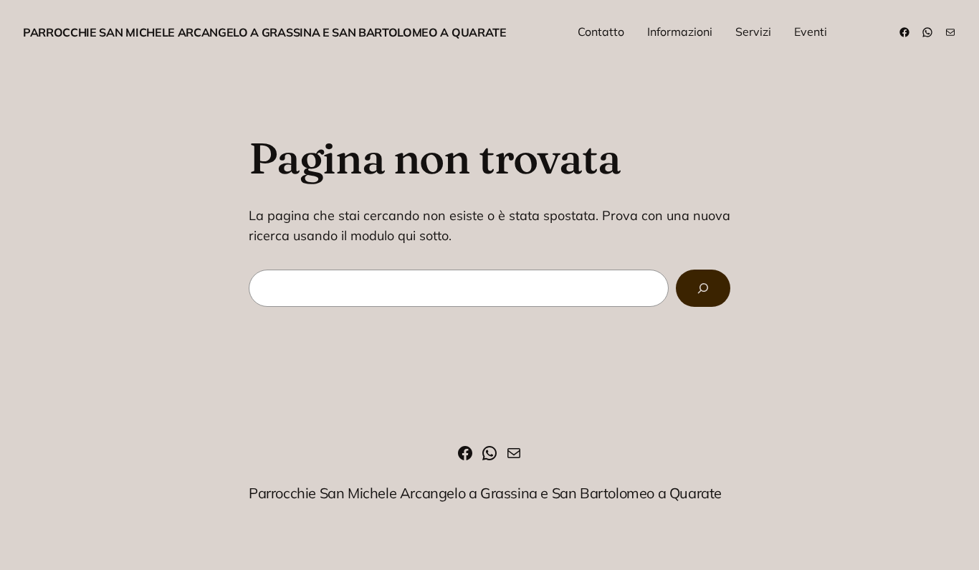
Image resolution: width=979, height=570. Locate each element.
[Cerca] (703, 288)
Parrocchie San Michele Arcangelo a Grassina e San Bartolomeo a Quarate (265, 32)
